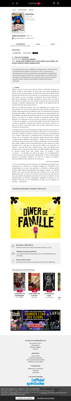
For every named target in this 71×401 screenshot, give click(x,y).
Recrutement (36, 345)
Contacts (35, 349)
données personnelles (38, 360)
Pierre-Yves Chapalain (22, 57)
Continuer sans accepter (45, 398)
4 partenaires (13, 393)
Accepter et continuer (25, 398)
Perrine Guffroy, (41, 61)
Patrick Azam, (20, 61)
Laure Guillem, (50, 61)
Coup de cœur (27, 53)
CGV (27, 360)
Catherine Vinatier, (23, 63)
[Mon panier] (58, 3)
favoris (32, 19)
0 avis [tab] (38, 44)
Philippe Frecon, (30, 61)
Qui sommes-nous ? (35, 343)
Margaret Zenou (35, 63)
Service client (35, 356)
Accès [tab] (53, 44)
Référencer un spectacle (35, 368)
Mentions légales (35, 347)
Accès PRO (35, 372)
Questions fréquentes (35, 358)
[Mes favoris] (54, 3)
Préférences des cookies (35, 362)
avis (30, 17)
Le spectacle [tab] (20, 44)
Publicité (35, 370)
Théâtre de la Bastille (18, 36)
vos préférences (43, 393)
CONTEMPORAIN (17, 53)
